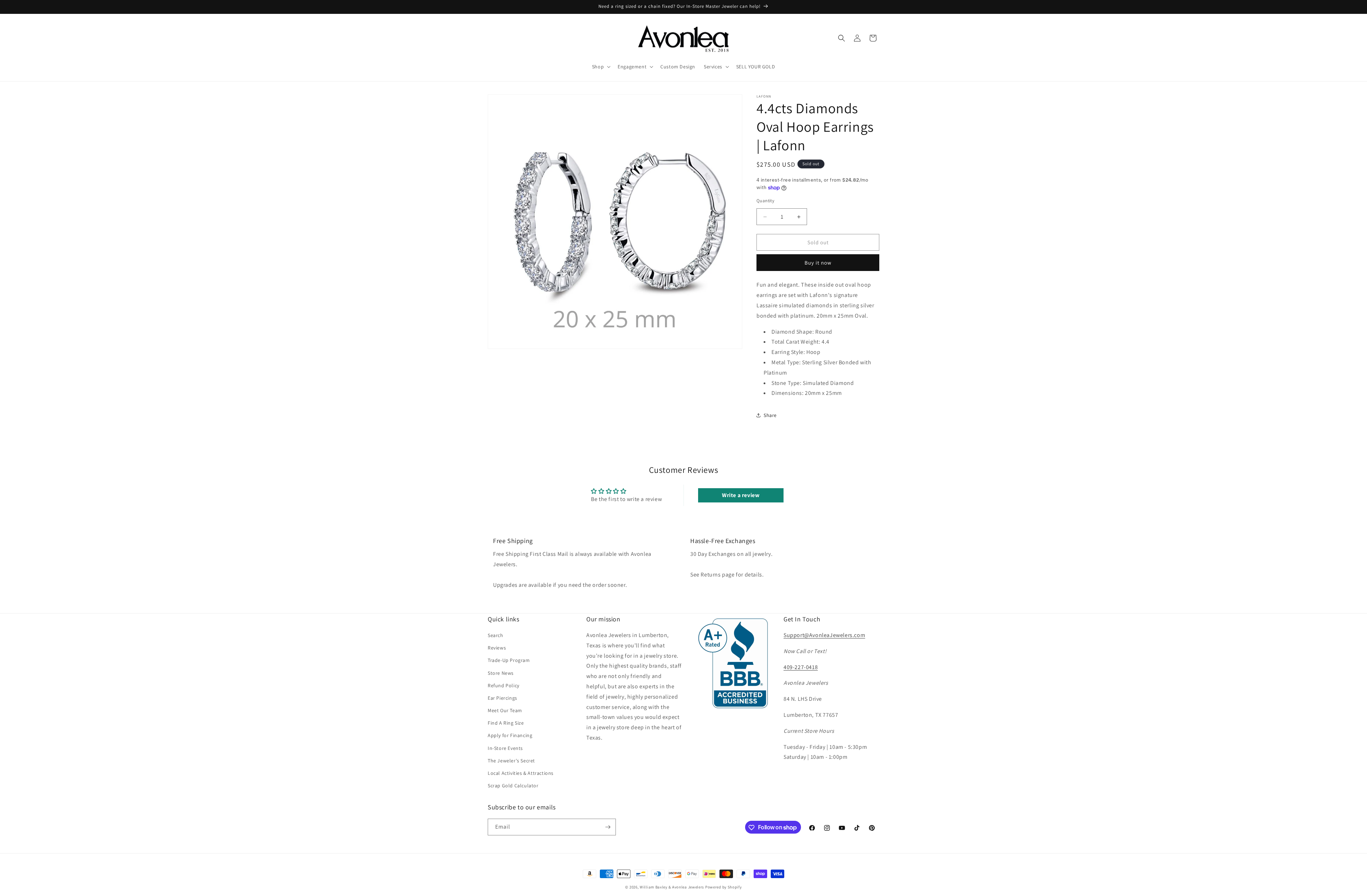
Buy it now (818, 262)
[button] (600, 66)
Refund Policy (503, 686)
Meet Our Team (505, 711)
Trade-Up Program (509, 660)
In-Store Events (505, 748)
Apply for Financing (510, 735)
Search (495, 635)
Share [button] (770, 415)
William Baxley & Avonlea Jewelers (672, 887)
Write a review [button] (740, 495)
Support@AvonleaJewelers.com (824, 635)
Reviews (497, 648)
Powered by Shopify (723, 887)
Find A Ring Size (506, 723)
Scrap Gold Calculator (513, 786)
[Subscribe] (608, 827)
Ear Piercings (502, 698)
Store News (501, 673)
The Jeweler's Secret (511, 761)
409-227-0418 (801, 667)
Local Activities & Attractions (521, 773)
